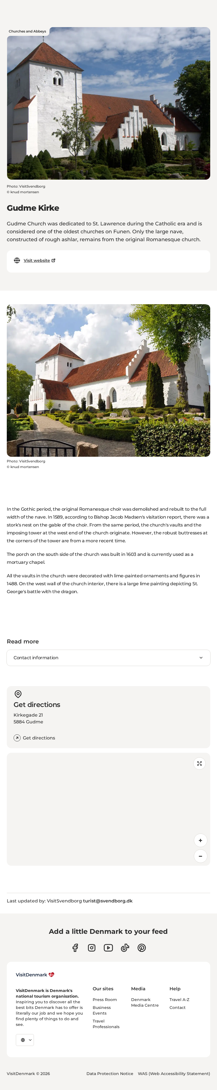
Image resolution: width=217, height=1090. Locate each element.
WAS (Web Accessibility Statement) (174, 1073)
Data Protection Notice (109, 1073)
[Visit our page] (92, 948)
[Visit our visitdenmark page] (108, 948)
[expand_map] (199, 763)
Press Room (105, 999)
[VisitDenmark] (35, 975)
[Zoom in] (200, 840)
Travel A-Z (179, 999)
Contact (178, 1007)
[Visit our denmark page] (75, 948)
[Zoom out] (200, 856)
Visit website (37, 260)
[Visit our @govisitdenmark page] (125, 948)
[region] (108, 809)
